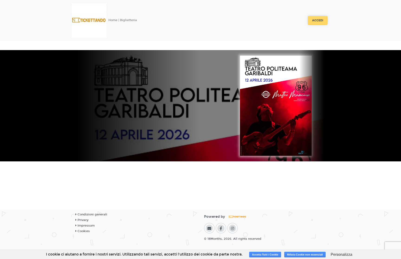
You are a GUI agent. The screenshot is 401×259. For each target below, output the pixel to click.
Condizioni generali (92, 214)
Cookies (83, 231)
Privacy (82, 220)
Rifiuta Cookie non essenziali (305, 254)
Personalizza (341, 254)
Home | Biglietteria (122, 20)
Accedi (317, 20)
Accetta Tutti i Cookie (265, 254)
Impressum (86, 225)
